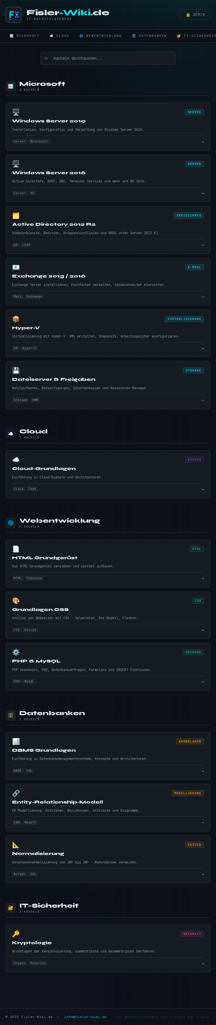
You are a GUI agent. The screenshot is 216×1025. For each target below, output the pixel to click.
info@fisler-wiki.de (85, 1017)
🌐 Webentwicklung (100, 36)
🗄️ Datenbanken (149, 36)
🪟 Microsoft (24, 36)
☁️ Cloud (59, 36)
